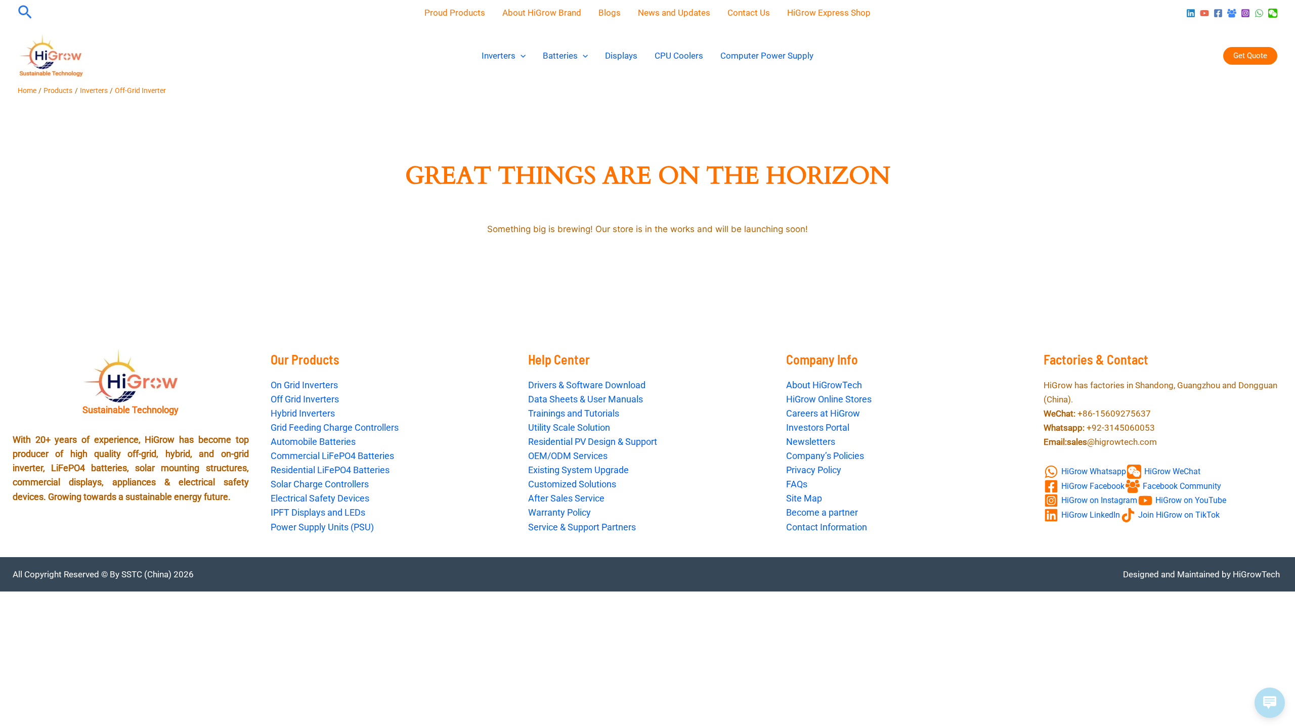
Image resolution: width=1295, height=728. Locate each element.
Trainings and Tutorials (573, 413)
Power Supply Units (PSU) (322, 527)
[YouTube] (1204, 13)
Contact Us (748, 13)
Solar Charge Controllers (320, 484)
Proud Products (454, 13)
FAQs (796, 484)
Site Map (804, 498)
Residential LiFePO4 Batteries (330, 470)
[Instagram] (1245, 13)
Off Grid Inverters (305, 399)
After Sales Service (566, 498)
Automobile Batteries (313, 441)
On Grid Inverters (304, 385)
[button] (25, 13)
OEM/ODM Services (568, 455)
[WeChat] (1272, 13)
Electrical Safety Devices (320, 498)
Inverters (498, 56)
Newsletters (810, 441)
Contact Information (826, 527)
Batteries (560, 56)
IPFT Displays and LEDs (318, 512)
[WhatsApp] (1259, 13)
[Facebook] (1218, 13)
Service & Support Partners (582, 527)
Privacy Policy (813, 470)
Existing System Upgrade (578, 470)
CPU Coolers (679, 56)
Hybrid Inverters (303, 413)
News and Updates (674, 13)
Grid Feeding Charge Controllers (335, 427)
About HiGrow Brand (541, 13)
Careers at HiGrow (823, 413)
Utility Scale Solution (569, 427)
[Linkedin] (1190, 13)
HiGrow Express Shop (829, 13)
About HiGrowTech (824, 385)
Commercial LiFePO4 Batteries (332, 455)
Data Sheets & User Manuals (585, 399)
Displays (621, 56)
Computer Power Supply (766, 56)
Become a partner (822, 512)
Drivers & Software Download (586, 385)
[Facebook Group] (1231, 13)
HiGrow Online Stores (829, 399)
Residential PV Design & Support (592, 441)
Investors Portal (817, 427)
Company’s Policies (825, 455)
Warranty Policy (559, 512)
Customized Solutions (572, 484)
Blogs (609, 13)
